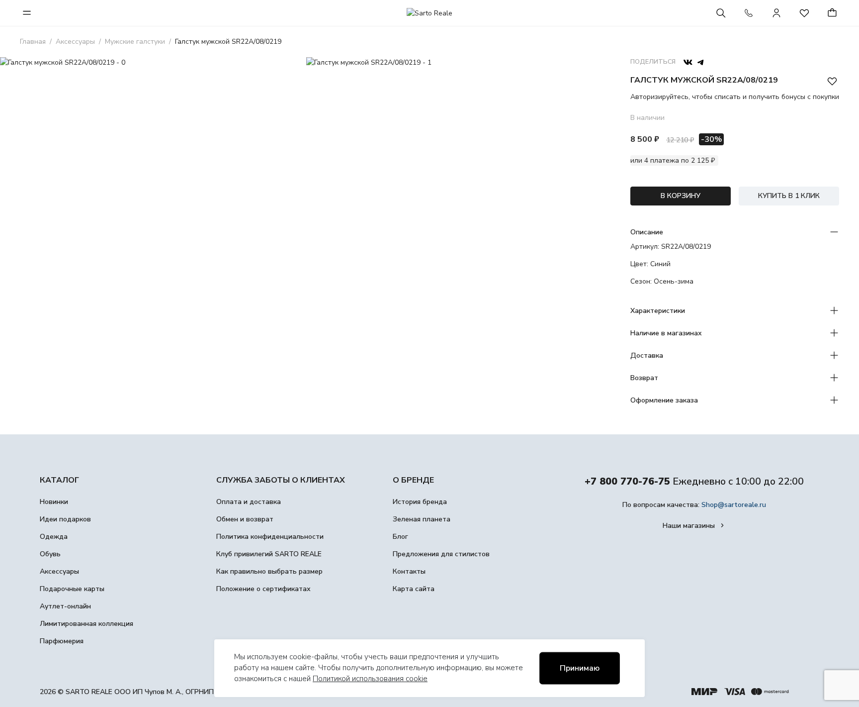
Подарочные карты (72, 589)
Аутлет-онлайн (65, 606)
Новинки (54, 501)
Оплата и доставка (248, 501)
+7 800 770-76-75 (627, 481)
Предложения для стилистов (441, 554)
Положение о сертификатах (263, 589)
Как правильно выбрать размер (269, 571)
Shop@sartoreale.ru (733, 504)
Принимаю (580, 668)
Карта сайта (413, 589)
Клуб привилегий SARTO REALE (269, 554)
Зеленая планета (421, 519)
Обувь (50, 554)
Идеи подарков (65, 519)
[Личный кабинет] (776, 13)
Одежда (54, 536)
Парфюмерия (62, 641)
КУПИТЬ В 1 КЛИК (789, 196)
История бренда (420, 501)
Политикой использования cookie (370, 679)
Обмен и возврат (244, 519)
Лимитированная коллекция (86, 623)
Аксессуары (59, 571)
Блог (400, 536)
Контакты (409, 571)
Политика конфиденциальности (270, 536)
